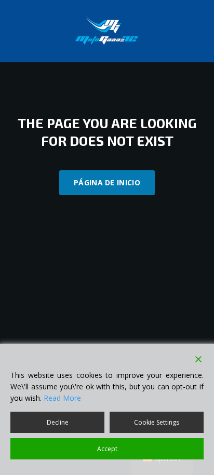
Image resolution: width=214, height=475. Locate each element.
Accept (107, 448)
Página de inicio (107, 182)
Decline (58, 422)
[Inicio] (107, 30)
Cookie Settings (156, 422)
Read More (62, 398)
